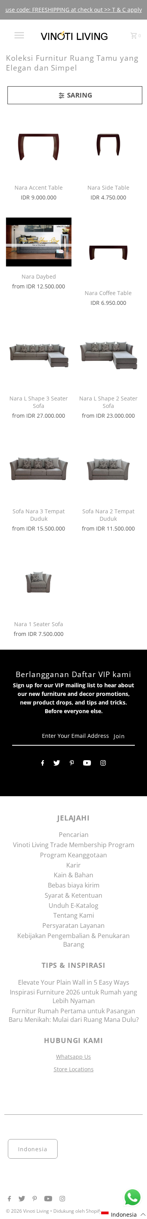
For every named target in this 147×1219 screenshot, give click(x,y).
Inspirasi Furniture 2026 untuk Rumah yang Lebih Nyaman (73, 996)
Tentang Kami (73, 915)
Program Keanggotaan (73, 855)
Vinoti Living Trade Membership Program (73, 844)
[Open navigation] (18, 35)
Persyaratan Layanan (73, 925)
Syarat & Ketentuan (73, 895)
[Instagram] (103, 764)
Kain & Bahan (73, 875)
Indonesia (32, 1149)
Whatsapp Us (73, 1056)
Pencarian (74, 834)
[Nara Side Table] (108, 145)
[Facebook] (42, 764)
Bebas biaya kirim (74, 885)
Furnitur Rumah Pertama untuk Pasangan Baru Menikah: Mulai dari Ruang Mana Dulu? (74, 1015)
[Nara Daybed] (38, 242)
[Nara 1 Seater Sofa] (38, 581)
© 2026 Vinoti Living (28, 1211)
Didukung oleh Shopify (77, 1211)
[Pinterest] (72, 764)
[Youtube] (87, 764)
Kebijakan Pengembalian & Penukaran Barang (73, 940)
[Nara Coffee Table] (108, 250)
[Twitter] (56, 764)
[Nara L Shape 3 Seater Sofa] (38, 355)
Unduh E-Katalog (73, 905)
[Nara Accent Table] (38, 145)
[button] (123, 1214)
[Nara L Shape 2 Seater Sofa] (108, 355)
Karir (73, 865)
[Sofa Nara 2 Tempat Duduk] (108, 468)
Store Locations (74, 1069)
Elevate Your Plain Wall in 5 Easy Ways (73, 982)
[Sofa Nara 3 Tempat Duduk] (38, 468)
